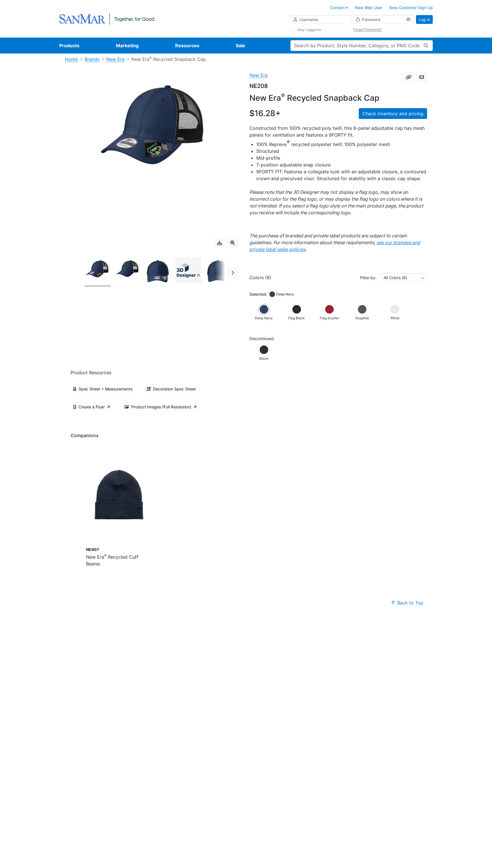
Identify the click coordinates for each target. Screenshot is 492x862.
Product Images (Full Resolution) (161, 406)
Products (69, 45)
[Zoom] (232, 242)
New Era (115, 59)
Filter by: (368, 277)
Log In (424, 19)
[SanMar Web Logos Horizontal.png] (107, 18)
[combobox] (404, 277)
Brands (92, 59)
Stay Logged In (309, 30)
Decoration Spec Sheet (174, 388)
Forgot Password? (367, 29)
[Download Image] (219, 242)
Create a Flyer (92, 406)
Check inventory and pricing (392, 113)
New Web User (368, 7)
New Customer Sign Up (411, 7)
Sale (240, 45)
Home (71, 59)
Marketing (127, 45)
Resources (187, 45)
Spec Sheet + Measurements (105, 388)
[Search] (426, 45)
